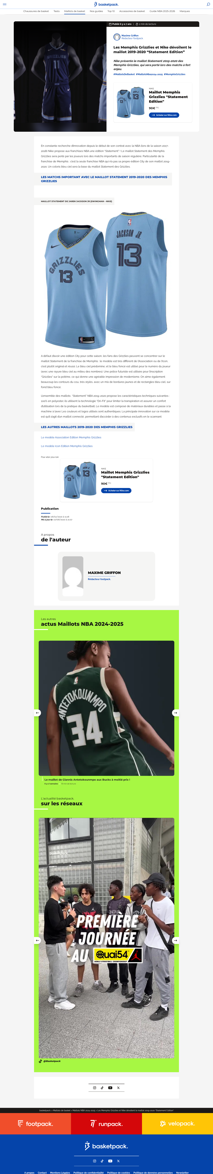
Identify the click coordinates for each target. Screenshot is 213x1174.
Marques (185, 11)
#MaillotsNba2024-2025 (149, 74)
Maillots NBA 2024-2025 (84, 1110)
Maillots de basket (74, 11)
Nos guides (96, 11)
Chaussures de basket (36, 11)
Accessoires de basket (132, 11)
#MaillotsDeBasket (124, 74)
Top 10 (111, 11)
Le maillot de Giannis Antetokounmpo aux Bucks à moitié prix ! (87, 779)
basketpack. (45, 1110)
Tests (57, 11)
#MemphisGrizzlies (174, 74)
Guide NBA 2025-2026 (162, 11)
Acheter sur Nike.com (166, 115)
